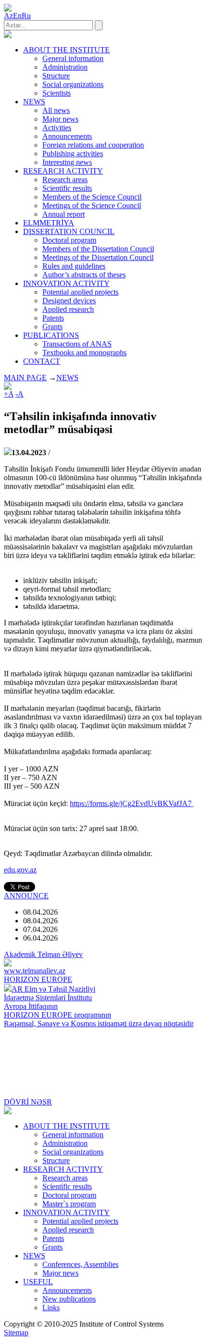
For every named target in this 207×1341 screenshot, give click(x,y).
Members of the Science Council (92, 197)
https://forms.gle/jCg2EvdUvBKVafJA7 (132, 803)
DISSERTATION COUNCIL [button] (69, 231)
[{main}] (8, 35)
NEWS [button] (34, 102)
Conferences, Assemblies (80, 1264)
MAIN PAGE (25, 377)
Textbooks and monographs (84, 352)
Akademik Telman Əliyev (43, 954)
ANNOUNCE (26, 896)
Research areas (65, 179)
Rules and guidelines (73, 266)
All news (56, 110)
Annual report (63, 214)
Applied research (68, 309)
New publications (69, 1299)
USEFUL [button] (38, 1282)
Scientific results (67, 188)
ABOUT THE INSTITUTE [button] (66, 50)
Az (8, 16)
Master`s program (69, 1204)
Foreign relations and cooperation (93, 145)
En (17, 16)
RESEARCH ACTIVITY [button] (63, 171)
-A (19, 394)
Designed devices (69, 301)
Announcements (67, 136)
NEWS (67, 377)
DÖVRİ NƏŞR (28, 1102)
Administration (65, 67)
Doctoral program (69, 240)
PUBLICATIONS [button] (51, 335)
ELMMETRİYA (48, 223)
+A (8, 394)
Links (51, 1308)
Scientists (56, 93)
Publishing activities (72, 153)
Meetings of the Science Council (91, 205)
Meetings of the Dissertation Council (98, 257)
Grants (52, 327)
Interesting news (67, 162)
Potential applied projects (80, 292)
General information (73, 58)
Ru (26, 16)
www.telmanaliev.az (34, 971)
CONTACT (41, 361)
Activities (56, 128)
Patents (53, 318)
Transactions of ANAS (77, 344)
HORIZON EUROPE (38, 979)
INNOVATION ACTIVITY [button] (66, 283)
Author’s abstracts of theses (84, 275)
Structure (56, 76)
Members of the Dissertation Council (98, 249)
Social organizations (73, 84)
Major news (60, 119)
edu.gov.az (20, 870)
